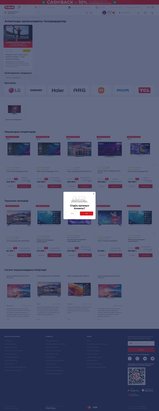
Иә (87, 213)
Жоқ (72, 213)
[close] (93, 193)
